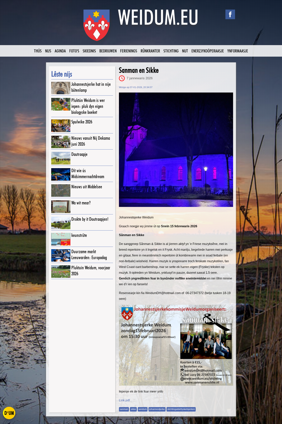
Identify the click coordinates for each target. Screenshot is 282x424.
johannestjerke (157, 409)
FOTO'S (74, 50)
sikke (133, 409)
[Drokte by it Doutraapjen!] (60, 223)
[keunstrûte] (60, 239)
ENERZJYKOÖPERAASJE (207, 50)
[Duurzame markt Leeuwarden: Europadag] (60, 255)
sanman (124, 409)
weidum (143, 409)
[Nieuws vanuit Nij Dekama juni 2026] (60, 142)
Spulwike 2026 (81, 122)
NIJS (48, 50)
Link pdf (124, 400)
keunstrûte (79, 235)
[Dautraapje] (60, 158)
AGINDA (60, 50)
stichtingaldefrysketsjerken (181, 409)
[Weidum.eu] (141, 27)
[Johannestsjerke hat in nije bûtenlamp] (60, 88)
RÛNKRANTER (150, 50)
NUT (185, 50)
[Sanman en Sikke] (176, 150)
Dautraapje (79, 154)
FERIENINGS (128, 50)
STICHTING (171, 50)
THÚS (38, 50)
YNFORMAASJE (237, 50)
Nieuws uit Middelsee (86, 186)
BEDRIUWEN (108, 50)
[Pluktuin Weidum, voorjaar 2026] (60, 271)
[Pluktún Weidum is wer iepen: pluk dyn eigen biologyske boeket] (60, 104)
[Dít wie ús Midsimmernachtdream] (60, 174)
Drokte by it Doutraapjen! (90, 219)
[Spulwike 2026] (60, 125)
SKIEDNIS (89, 50)
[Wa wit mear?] (60, 206)
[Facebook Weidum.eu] (230, 14)
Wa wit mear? (81, 203)
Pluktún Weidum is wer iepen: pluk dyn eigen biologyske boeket (88, 106)
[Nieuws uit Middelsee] (60, 190)
